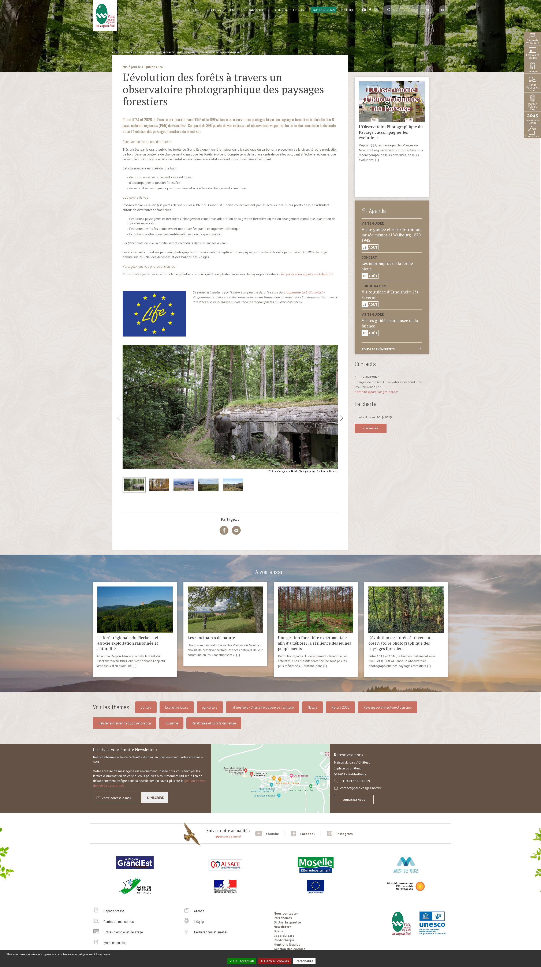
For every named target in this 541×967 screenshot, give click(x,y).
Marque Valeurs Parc (532, 106)
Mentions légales (287, 944)
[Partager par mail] (236, 530)
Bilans (278, 931)
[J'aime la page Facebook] (302, 833)
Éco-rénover (532, 136)
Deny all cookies (276, 961)
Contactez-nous (354, 799)
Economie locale (176, 707)
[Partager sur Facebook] (224, 530)
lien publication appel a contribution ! (306, 274)
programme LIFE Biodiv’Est (302, 292)
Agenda (281, 9)
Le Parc (300, 9)
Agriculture (209, 707)
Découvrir (215, 9)
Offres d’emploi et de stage (123, 932)
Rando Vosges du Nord (532, 87)
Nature (312, 707)
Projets (237, 9)
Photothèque (284, 940)
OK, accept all (243, 961)
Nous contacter (286, 913)
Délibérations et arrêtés (211, 932)
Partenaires (283, 917)
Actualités (260, 9)
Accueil (194, 9)
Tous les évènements (378, 349)
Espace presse (114, 910)
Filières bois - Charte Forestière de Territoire (262, 707)
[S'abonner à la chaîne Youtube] (267, 833)
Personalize (304, 961)
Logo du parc (284, 935)
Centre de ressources (532, 41)
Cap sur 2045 (323, 9)
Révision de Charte (533, 118)
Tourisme (171, 723)
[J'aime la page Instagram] (339, 833)
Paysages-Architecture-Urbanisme (387, 707)
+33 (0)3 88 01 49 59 (355, 780)
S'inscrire (155, 797)
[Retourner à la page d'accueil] (400, 937)
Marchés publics (115, 942)
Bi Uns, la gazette (287, 922)
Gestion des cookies (289, 949)
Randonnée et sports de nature (214, 723)
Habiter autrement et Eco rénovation (124, 723)
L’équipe (532, 71)
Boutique (348, 9)
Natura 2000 (340, 707)
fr (442, 10)
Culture (146, 707)
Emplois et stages (532, 56)
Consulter (370, 428)
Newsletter (282, 926)
